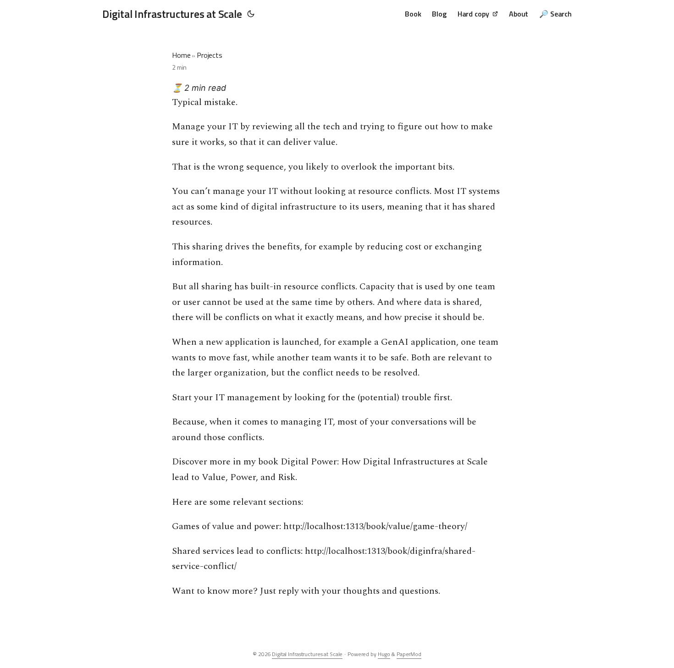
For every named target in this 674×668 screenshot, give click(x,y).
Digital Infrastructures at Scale (172, 14)
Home (181, 55)
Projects (209, 55)
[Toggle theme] (250, 14)
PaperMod (409, 654)
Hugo (384, 654)
